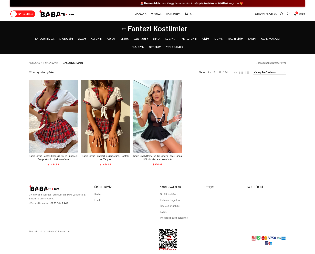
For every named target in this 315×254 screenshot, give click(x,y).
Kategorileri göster (43, 72)
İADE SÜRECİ (255, 187)
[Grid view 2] (235, 72)
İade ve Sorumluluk (170, 205)
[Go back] (124, 29)
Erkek (97, 199)
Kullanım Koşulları (170, 199)
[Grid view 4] (247, 72)
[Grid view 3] (241, 72)
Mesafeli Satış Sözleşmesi (174, 217)
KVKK (163, 211)
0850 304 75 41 (59, 203)
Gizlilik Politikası (169, 194)
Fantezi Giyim (50, 62)
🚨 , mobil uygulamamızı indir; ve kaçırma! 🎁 (181, 3)
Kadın (97, 194)
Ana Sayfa (34, 62)
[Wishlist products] (288, 14)
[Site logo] (57, 13)
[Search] (281, 14)
